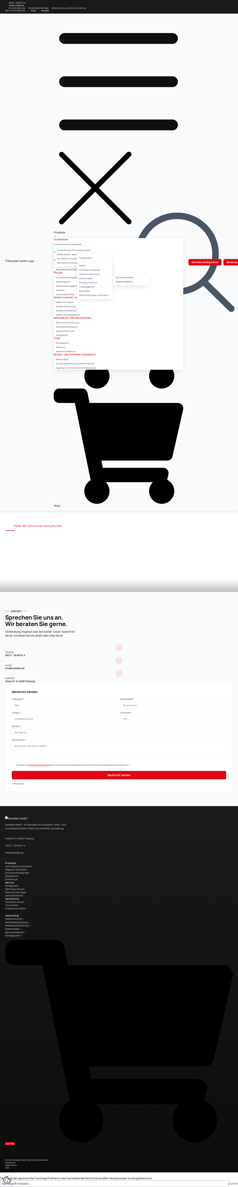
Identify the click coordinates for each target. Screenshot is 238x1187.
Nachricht (19, 740)
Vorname (18, 699)
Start (8, 526)
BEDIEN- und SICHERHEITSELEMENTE (75, 354)
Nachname (127, 699)
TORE (57, 338)
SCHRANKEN (61, 239)
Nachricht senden (119, 775)
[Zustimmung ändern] (7, 1180)
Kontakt (45, 10)
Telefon (126, 713)
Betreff (16, 726)
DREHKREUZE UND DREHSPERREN (72, 317)
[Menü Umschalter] (118, 123)
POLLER (58, 272)
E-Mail (16, 713)
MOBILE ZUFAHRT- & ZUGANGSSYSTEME (76, 297)
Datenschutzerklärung (38, 765)
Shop (33, 10)
